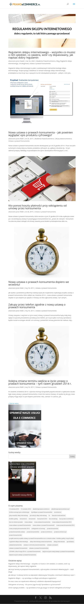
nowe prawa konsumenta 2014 (65, 525)
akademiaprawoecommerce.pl (60, 509)
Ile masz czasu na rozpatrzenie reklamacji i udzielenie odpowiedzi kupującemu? (34, 581)
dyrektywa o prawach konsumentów (41, 512)
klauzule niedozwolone (58, 515)
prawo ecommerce (46, 532)
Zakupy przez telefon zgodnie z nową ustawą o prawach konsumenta (36, 306)
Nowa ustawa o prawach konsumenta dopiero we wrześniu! (38, 283)
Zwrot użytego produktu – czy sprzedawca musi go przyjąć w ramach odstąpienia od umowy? (39, 588)
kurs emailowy (53, 519)
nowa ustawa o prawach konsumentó (43, 525)
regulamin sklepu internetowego (18, 541)
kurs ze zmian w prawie (16, 522)
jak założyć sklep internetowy (38, 515)
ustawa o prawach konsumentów (38, 548)
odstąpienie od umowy (38, 528)
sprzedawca (70, 541)
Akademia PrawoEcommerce (46, 61)
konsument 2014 (42, 519)
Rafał (21, 139)
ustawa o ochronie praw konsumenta (34, 545)
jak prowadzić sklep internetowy (18, 515)
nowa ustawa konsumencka (42, 522)
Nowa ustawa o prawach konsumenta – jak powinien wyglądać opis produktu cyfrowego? (40, 134)
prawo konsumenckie (15, 535)
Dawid (22, 61)
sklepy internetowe (59, 541)
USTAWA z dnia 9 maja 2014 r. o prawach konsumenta (24, 551)
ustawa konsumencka (15, 545)
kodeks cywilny (13, 519)
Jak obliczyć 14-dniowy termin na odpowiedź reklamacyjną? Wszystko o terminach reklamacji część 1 (41, 575)
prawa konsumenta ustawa (17, 532)
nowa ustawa (28, 522)
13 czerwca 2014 (14, 509)
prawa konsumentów (33, 532)
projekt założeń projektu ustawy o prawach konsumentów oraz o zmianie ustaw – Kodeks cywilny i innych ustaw (41, 538)
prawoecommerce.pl (60, 532)
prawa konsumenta (52, 528)
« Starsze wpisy (13, 403)
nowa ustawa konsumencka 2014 (61, 522)
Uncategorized (24, 63)
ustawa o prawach (52, 545)
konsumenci (23, 519)
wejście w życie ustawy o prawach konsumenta (22, 555)
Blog (57, 61)
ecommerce (57, 512)
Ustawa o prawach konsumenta (40, 63)
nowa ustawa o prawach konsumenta (20, 525)
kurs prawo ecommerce (66, 519)
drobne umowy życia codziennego (19, 512)
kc (49, 515)
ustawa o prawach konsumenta (18, 548)
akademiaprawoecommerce (41, 509)
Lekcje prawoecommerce (63, 139)
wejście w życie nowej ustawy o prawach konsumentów (58, 551)
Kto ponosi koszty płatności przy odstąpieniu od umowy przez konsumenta (37, 207)
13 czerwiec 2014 (26, 509)
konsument (32, 519)
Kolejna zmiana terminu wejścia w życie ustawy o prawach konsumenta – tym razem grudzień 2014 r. (40, 382)
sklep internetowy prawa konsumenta (41, 541)
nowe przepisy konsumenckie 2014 (19, 528)
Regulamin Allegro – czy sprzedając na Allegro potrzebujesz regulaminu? (32, 578)
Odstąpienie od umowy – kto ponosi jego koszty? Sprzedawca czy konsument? (34, 584)
